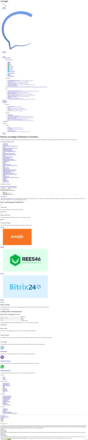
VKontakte (11, 67)
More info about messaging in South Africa (8, 186)
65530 (9, 189)
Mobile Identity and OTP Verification (23, 90)
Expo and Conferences (7, 396)
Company (5, 123)
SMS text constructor (20, 93)
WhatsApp (11, 66)
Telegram (11, 69)
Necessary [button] (2, 428)
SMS (10, 62)
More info (2, 219)
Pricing (4, 100)
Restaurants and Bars (7, 397)
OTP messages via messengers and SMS (21, 98)
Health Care (5, 403)
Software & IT (5, 400)
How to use (15, 110)
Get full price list (3, 196)
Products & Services (7, 57)
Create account (3, 211)
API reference (10, 114)
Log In (4, 7)
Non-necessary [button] (3, 434)
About (15, 127)
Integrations (5, 101)
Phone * (22, 317)
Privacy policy (3, 415)
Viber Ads (13, 97)
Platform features (6, 383)
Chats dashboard (18, 81)
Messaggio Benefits (19, 131)
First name (23, 316)
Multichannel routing (18, 82)
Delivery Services (6, 399)
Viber (10, 64)
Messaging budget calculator (21, 94)
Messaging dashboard (20, 80)
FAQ (16, 107)
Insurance (5, 402)
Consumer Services (6, 404)
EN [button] (3, 4)
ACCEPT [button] (9, 439)
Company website (24, 320)
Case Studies (5, 121)
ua (5, 6)
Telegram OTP (12, 71)
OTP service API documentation (20, 115)
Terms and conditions (4, 416)
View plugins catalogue (4, 309)
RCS (10, 75)
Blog (4, 132)
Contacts (12, 130)
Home (4, 56)
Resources (5, 102)
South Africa (38, 139)
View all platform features (12, 85)
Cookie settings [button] (4, 439)
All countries (5, 143)
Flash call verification (18, 92)
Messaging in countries (19, 96)
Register (4, 8)
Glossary (17, 109)
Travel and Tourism (6, 398)
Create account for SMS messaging (7, 141)
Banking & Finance (6, 401)
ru (5, 5)
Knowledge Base (14, 106)
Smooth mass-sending (21, 84)
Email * (22, 319)
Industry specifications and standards (20, 119)
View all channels (11, 76)
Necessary (4, 430)
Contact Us (2, 417)
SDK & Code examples (20, 117)
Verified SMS (11, 73)
